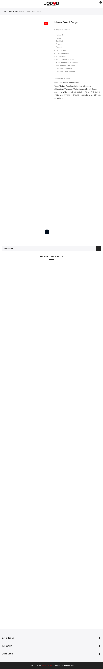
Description (8, 248)
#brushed (69, 86)
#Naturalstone (78, 89)
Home (4, 11)
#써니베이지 (85, 95)
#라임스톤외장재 (91, 92)
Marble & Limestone (16, 11)
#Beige (62, 86)
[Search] (94, 4)
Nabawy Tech (68, 665)
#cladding (78, 86)
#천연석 (60, 98)
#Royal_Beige (90, 89)
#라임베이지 (79, 92)
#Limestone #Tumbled (63, 89)
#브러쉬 (67, 95)
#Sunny (57, 92)
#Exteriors (87, 86)
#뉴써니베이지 (67, 92)
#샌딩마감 (75, 95)
